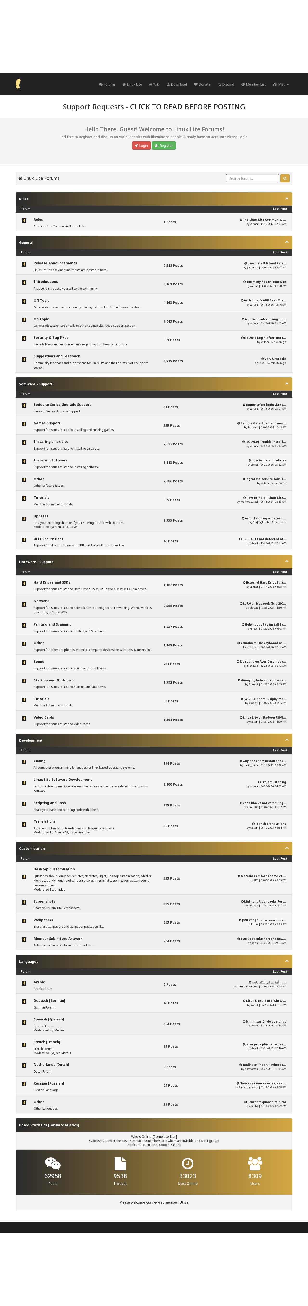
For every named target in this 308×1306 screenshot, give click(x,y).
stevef (254, 464)
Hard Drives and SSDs (52, 582)
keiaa (254, 943)
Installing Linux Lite (51, 441)
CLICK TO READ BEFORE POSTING (187, 107)
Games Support (47, 423)
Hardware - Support (36, 562)
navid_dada (251, 765)
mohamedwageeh (247, 986)
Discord (227, 84)
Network (41, 601)
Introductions (46, 281)
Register (166, 145)
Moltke (59, 1030)
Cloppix (253, 703)
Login (143, 145)
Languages (28, 961)
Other (39, 479)
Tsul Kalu (253, 427)
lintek (254, 924)
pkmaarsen (251, 1069)
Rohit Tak (252, 647)
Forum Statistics (63, 1125)
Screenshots (44, 901)
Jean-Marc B (63, 1053)
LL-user (254, 586)
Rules (24, 199)
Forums (109, 84)
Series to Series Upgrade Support (62, 404)
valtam (254, 224)
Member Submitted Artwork (58, 938)
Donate (204, 84)
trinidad (84, 832)
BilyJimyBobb (261, 522)
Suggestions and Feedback (57, 356)
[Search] (285, 178)
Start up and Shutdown (54, 680)
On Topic (41, 319)
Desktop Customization (54, 869)
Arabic (39, 982)
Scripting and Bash (50, 802)
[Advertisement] (154, 36)
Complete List (165, 1136)
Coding (39, 761)
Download (178, 84)
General (26, 242)
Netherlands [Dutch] (51, 1064)
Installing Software (51, 460)
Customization (32, 848)
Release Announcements (55, 263)
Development (31, 740)
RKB (255, 880)
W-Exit (254, 1005)
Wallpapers (43, 920)
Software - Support (35, 384)
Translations (45, 821)
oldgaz (254, 607)
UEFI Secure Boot (48, 538)
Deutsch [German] (49, 1000)
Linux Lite (134, 84)
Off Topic (41, 300)
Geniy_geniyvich (248, 1087)
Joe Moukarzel (249, 501)
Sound (39, 661)
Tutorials (41, 497)
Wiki (156, 84)
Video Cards (44, 717)
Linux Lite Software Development (63, 779)
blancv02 (252, 665)
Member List (255, 84)
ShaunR (253, 684)
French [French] (47, 1041)
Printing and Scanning (52, 624)
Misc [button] (281, 84)
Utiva (261, 363)
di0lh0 (254, 1106)
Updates (41, 516)
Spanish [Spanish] (49, 1019)
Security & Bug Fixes (51, 337)
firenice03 (61, 527)
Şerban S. (252, 267)
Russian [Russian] (49, 1083)
